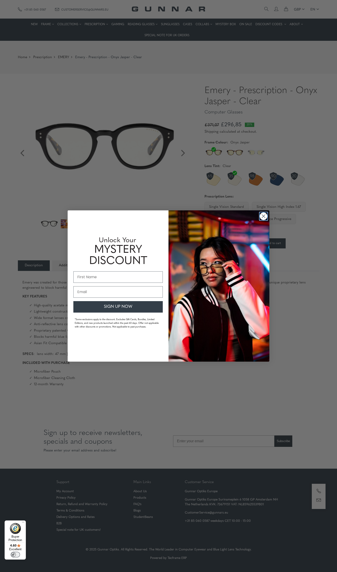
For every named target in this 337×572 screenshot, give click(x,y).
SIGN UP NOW (118, 307)
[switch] (15, 554)
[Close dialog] (264, 216)
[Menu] (23, 523)
